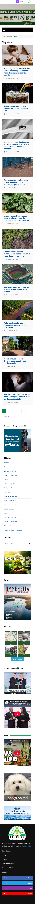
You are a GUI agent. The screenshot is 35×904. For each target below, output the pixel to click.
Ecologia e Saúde (9, 488)
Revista (4, 855)
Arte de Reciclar (9, 467)
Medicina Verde (9, 509)
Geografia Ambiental (10, 505)
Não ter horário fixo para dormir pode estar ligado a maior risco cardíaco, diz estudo (17, 397)
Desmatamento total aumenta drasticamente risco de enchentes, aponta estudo (16, 182)
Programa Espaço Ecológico (13, 530)
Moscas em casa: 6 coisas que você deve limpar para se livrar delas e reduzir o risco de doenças (16, 145)
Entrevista (7, 492)
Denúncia (7, 479)
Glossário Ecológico (8, 864)
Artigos (6, 462)
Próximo (6, 416)
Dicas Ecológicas (9, 484)
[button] (11, 637)
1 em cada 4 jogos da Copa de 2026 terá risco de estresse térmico (16, 289)
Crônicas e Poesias (10, 471)
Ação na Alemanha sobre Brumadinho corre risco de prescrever (15, 325)
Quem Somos (6, 851)
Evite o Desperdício (10, 500)
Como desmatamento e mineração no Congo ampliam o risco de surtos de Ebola (17, 254)
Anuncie (4, 859)
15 (23, 411)
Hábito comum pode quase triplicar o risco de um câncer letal (16, 108)
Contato (4, 872)
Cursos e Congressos (10, 475)
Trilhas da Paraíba (9, 526)
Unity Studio (26, 846)
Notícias (6, 513)
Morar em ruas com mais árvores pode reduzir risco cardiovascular (15, 361)
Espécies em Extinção (11, 496)
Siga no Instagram (17, 659)
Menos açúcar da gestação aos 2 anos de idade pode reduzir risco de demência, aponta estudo (17, 71)
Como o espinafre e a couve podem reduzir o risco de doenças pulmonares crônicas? (17, 218)
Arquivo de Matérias (8, 868)
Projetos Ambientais (10, 522)
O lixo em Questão (10, 517)
